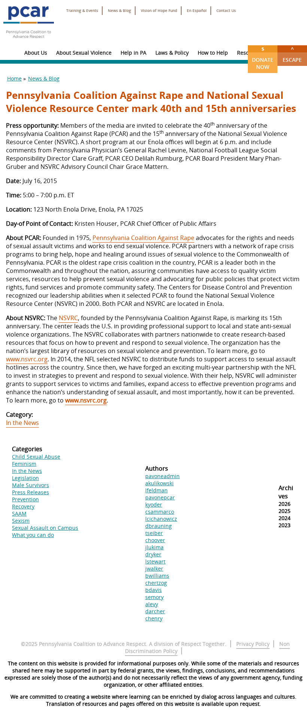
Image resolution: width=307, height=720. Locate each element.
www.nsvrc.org (27, 359)
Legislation (25, 477)
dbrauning (158, 525)
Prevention (25, 499)
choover (155, 540)
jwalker (154, 568)
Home (14, 78)
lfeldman (156, 490)
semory (154, 597)
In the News (22, 423)
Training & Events (82, 10)
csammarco (159, 511)
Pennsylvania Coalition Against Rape (143, 238)
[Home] (28, 41)
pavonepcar (160, 497)
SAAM (19, 513)
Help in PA (133, 52)
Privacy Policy (253, 643)
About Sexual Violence (84, 52)
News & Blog (119, 10)
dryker (153, 554)
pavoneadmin (162, 476)
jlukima (154, 547)
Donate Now (262, 57)
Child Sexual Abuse (36, 456)
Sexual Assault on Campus (45, 527)
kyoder (153, 504)
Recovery (23, 506)
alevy (151, 604)
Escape (292, 54)
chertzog (156, 582)
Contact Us (226, 10)
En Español (197, 10)
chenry (153, 618)
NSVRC (68, 318)
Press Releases (30, 492)
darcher (155, 611)
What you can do (33, 534)
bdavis (153, 589)
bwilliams (157, 575)
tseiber (154, 533)
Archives (286, 492)
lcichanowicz (161, 518)
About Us (35, 52)
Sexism (21, 520)
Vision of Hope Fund (159, 10)
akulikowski (159, 483)
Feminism (24, 463)
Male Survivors (30, 485)
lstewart (155, 561)
